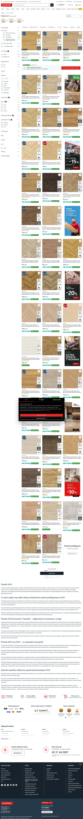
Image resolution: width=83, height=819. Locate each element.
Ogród (53, 9)
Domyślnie (69, 16)
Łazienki (7, 9)
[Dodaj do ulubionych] (39, 33)
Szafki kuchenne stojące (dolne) (28, 735)
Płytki (2, 9)
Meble (23, 9)
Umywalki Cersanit (66, 735)
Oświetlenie (33, 9)
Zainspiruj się (58, 9)
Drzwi (48, 9)
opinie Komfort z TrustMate (44, 706)
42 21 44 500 (60, 1)
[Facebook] (2, 785)
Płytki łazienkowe (66, 731)
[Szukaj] (52, 5)
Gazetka (63, 9)
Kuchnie (28, 9)
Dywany (38, 9)
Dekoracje (43, 9)
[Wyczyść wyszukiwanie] (48, 5)
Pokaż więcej (52, 573)
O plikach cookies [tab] (57, 399)
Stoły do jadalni (45, 731)
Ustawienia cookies (40, 418)
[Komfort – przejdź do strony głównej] (7, 803)
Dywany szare (45, 735)
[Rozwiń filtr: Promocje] (18, 30)
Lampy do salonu (4, 733)
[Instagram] (8, 785)
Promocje (69, 9)
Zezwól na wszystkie (41, 415)
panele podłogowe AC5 (8, 657)
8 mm (12, 106)
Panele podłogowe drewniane (7, 731)
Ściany (17, 9)
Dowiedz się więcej (46, 410)
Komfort (3, 13)
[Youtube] (5, 785)
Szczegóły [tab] (41, 399)
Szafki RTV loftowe (5, 735)
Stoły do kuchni (25, 731)
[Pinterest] (11, 785)
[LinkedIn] (16, 785)
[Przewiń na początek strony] (80, 764)
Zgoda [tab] (26, 399)
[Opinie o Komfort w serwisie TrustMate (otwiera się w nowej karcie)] (41, 711)
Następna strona (71, 553)
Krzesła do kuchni (25, 733)
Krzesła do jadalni (45, 733)
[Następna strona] (59, 577)
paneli (56, 601)
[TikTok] (13, 785)
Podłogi (12, 9)
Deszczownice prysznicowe (68, 733)
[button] (61, 5)
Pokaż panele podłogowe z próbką (71, 68)
